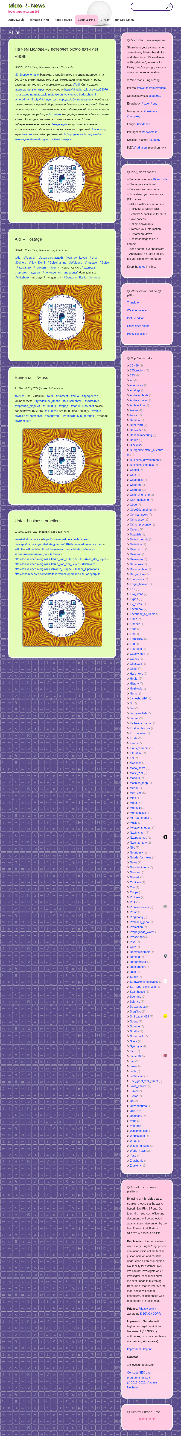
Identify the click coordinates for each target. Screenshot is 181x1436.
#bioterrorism (157, 87)
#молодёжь (22, 139)
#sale (145, 103)
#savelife (142, 87)
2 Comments (66, 67)
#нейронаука (62, 139)
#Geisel (105, 262)
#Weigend (75, 262)
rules (142, 266)
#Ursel (94, 257)
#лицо (75, 396)
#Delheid (20, 262)
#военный (77, 405)
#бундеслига (23, 420)
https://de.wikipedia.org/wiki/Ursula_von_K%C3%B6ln (48, 559)
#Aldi (76, 84)
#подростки (45, 139)
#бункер (20, 415)
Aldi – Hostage (28, 239)
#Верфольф (34, 415)
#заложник (24, 267)
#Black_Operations (87, 569)
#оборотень (52, 415)
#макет (89, 405)
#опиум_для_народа (55, 99)
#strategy (154, 139)
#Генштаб (51, 410)
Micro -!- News (26, 5)
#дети (34, 139)
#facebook (98, 129)
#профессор (90, 396)
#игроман (54, 114)
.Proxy (105, 19)
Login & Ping (86, 19)
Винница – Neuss (31, 377)
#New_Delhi (37, 262)
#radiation (140, 147)
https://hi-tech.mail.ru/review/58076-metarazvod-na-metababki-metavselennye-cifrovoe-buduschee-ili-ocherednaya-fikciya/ (62, 94)
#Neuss (19, 396)
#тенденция (59, 124)
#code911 (154, 95)
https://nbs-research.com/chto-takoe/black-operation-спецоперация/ (57, 574)
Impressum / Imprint (139, 1349)
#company (133, 116)
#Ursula (55, 554)
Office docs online (138, 325)
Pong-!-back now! (59, 250)
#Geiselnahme (57, 262)
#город (63, 405)
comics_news (50, 67)
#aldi (50, 396)
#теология (40, 267)
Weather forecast (137, 310)
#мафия (27, 134)
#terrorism (95, 277)
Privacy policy (147, 1308)
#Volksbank (22, 277)
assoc (45, 250)
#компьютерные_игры (29, 89)
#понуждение (52, 272)
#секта (54, 267)
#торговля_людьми (27, 272)
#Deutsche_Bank (75, 277)
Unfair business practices (38, 520)
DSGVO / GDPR (150, 1313)
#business (150, 111)
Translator (133, 302)
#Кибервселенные (27, 74)
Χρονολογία (16, 19)
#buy (154, 103)
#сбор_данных (73, 134)
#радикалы (89, 267)
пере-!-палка (63, 19)
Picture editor (135, 318)
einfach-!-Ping (39, 19)
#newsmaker (150, 131)
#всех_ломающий (51, 257)
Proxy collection (137, 333)
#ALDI (19, 549)
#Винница (49, 405)
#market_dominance (27, 539)
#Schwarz (88, 564)
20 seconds (160, 179)
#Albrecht (30, 257)
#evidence (143, 124)
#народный (71, 272)
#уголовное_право (48, 401)
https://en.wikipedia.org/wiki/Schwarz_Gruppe (43, 569)
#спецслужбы (93, 134)
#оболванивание (80, 99)
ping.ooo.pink (124, 19)
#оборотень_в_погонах (78, 415)
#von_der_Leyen (76, 257)
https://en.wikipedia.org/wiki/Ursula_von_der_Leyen (47, 564)
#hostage (91, 262)
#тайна (96, 410)
